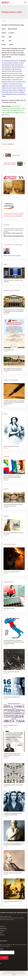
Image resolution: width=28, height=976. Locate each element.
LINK (1, 932)
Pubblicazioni (11, 144)
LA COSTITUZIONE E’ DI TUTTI (11, 725)
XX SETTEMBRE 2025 (9, 349)
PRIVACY (2, 934)
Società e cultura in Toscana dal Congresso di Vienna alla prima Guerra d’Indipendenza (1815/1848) (14, 311)
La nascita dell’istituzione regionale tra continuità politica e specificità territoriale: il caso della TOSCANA (14, 642)
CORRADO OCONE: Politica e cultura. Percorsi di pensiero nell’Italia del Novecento (12, 755)
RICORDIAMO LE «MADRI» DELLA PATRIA (13, 785)
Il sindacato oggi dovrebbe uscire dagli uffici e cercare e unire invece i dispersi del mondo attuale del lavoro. (14, 402)
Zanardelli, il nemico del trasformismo (13, 872)
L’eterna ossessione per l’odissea (12, 571)
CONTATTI (3, 930)
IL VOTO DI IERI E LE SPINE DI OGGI (12, 697)
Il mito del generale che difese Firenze (13, 901)
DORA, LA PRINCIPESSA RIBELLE (11, 446)
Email (2, 949)
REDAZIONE (3, 928)
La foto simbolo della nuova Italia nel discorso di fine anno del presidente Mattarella (12, 477)
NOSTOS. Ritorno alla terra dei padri (12, 255)
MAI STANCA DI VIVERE (9, 608)
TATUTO (3, 926)
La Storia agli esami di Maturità (11, 671)
